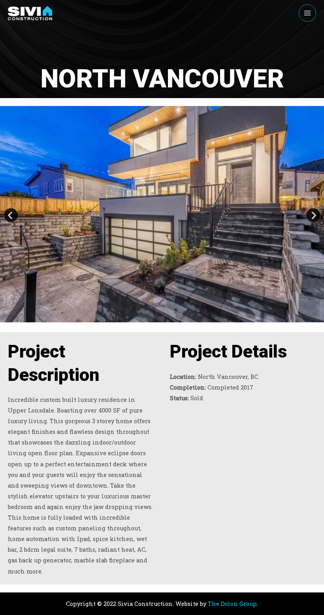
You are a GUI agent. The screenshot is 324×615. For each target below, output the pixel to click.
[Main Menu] (307, 13)
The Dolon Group (232, 603)
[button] (11, 215)
